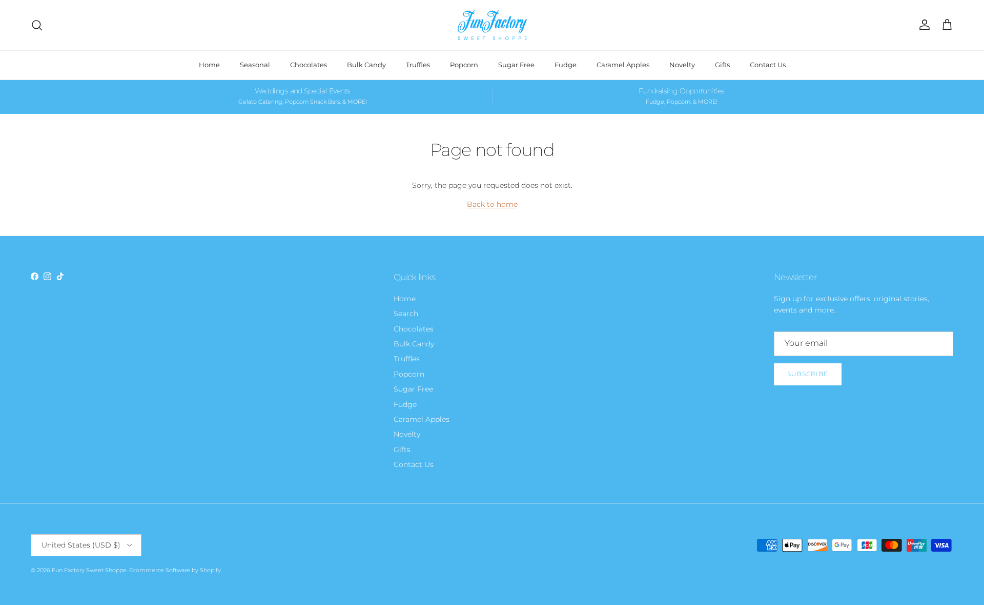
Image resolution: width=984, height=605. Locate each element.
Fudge (566, 65)
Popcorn (464, 65)
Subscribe (807, 374)
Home (209, 65)
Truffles (418, 65)
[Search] (37, 25)
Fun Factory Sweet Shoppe (89, 570)
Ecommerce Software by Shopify (175, 570)
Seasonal (255, 65)
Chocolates (308, 65)
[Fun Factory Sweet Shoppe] (492, 25)
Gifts (722, 65)
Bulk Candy (366, 65)
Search (406, 313)
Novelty (682, 65)
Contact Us (768, 65)
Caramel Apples (623, 65)
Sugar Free (516, 65)
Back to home (492, 204)
